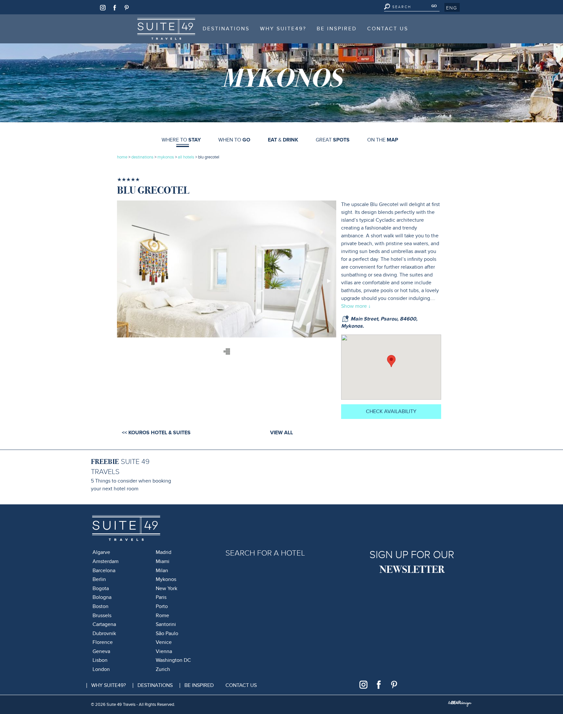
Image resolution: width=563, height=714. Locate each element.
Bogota (101, 588)
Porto (162, 606)
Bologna (102, 597)
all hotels (186, 157)
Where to (181, 140)
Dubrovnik (104, 633)
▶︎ (331, 283)
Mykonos (166, 579)
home (122, 157)
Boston (100, 606)
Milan (162, 570)
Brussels (102, 615)
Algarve (101, 552)
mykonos (165, 157)
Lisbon (100, 660)
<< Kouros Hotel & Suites (156, 432)
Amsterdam (106, 561)
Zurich (163, 669)
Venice (164, 642)
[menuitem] (166, 29)
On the (382, 140)
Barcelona (104, 570)
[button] (452, 7)
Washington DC (173, 660)
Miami (162, 561)
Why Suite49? (283, 28)
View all (281, 432)
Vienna (164, 651)
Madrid (163, 552)
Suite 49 (154, 21)
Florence (103, 642)
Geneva (101, 651)
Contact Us (387, 28)
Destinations (226, 28)
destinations (142, 157)
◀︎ (126, 283)
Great (333, 140)
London (101, 669)
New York (166, 588)
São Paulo (167, 633)
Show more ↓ (356, 306)
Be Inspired (337, 28)
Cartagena (104, 624)
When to (234, 140)
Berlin (99, 579)
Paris (161, 597)
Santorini (166, 624)
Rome (162, 615)
